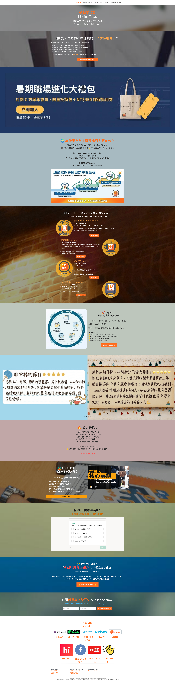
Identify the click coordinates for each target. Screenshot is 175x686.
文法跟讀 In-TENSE (74, 673)
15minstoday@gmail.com (93, 670)
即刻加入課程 (66, 496)
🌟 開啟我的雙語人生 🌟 (87, 585)
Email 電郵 (83, 608)
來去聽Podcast (94, 235)
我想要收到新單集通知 (104, 608)
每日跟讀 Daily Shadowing (75, 670)
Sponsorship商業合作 (55, 674)
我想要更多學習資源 (109, 345)
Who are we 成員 (54, 673)
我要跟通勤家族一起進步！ (87, 59)
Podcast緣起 (54, 670)
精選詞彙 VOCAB (73, 672)
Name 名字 (66, 608)
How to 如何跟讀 (54, 672)
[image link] (87, 99)
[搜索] (123, 2)
